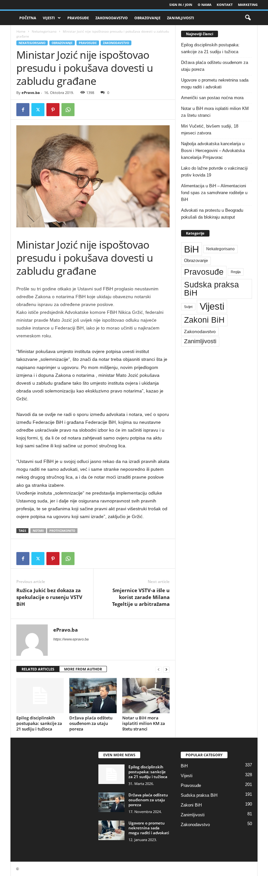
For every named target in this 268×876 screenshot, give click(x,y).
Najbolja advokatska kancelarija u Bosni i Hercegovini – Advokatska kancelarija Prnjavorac (213, 150)
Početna (27, 17)
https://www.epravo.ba (71, 639)
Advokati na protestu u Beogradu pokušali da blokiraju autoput (212, 214)
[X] (37, 109)
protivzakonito (62, 531)
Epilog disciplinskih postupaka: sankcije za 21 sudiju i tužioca (39, 723)
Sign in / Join (180, 4)
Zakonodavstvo (111, 17)
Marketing (248, 4)
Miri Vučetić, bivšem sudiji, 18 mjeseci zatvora (209, 129)
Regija (236, 272)
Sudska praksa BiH (211, 288)
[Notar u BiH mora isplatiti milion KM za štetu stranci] (146, 695)
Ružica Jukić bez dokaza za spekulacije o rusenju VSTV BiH (49, 597)
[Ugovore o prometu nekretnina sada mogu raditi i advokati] (111, 830)
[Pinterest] (52, 109)
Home (20, 31)
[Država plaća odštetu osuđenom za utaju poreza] (93, 695)
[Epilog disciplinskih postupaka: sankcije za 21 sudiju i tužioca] (40, 695)
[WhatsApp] (68, 109)
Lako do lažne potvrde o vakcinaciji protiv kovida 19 (214, 171)
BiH (191, 249)
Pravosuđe (78, 17)
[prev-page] (158, 669)
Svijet (188, 307)
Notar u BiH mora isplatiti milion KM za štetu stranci (143, 723)
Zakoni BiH (204, 319)
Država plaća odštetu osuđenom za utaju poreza (90, 723)
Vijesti (49, 17)
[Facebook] (22, 109)
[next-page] (166, 669)
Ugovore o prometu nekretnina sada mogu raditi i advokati (214, 83)
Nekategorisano (44, 31)
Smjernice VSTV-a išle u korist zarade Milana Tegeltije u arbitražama (141, 597)
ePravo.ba (31, 92)
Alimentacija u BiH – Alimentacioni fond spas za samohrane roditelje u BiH (214, 192)
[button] (248, 18)
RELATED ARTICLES (38, 669)
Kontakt (225, 4)
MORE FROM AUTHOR (83, 669)
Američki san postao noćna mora (212, 97)
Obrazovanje (147, 17)
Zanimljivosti (180, 17)
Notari (38, 531)
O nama (204, 4)
